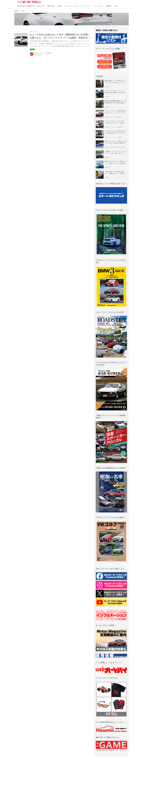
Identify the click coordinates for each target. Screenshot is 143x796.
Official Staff (34, 32)
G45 (19, 20)
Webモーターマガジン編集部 (43, 53)
